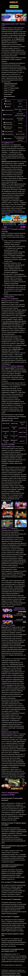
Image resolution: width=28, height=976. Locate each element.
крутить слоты (22, 165)
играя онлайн (5, 487)
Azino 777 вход (8, 92)
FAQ (5, 98)
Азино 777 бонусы (9, 90)
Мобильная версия (9, 96)
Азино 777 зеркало (9, 86)
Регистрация (8, 94)
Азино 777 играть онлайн (11, 88)
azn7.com (20, 106)
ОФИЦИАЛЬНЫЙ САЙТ (10, 83)
